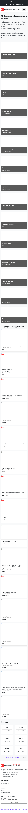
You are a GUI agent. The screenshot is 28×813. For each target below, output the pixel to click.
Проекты (3, 790)
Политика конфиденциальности (8, 809)
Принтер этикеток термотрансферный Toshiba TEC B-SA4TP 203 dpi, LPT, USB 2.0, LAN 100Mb (14, 688)
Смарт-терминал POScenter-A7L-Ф (10, 616)
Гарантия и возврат (5, 785)
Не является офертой (21, 809)
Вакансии (3, 786)
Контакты (3, 788)
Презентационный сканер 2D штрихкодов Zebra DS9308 (13, 516)
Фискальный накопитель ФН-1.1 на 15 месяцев (13, 639)
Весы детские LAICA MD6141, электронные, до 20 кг (14, 443)
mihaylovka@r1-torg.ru (8, 776)
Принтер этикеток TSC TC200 (9, 541)
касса (7, 757)
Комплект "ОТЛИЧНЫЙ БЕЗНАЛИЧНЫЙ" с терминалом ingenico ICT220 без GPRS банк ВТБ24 (12, 567)
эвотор (2, 757)
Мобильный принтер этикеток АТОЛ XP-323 (12, 713)
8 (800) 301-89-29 (9, 4)
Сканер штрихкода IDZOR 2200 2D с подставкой (13, 346)
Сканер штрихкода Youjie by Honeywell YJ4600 (13, 492)
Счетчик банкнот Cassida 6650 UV (10, 663)
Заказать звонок (19, 4)
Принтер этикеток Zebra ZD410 (9, 419)
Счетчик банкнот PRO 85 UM (9, 468)
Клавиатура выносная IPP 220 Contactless (12, 395)
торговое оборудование (14, 757)
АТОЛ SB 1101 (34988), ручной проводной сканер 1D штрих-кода (13, 370)
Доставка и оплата (5, 783)
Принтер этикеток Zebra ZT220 (9, 592)
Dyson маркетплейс (5, 792)
